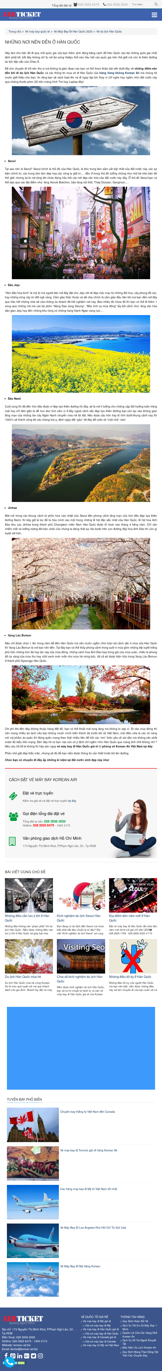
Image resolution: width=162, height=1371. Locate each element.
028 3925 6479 (21, 1341)
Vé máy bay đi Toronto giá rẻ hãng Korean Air (88, 1150)
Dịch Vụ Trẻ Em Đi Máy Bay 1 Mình (139, 1327)
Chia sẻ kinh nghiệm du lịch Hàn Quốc (80, 978)
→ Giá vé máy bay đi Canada (99, 1341)
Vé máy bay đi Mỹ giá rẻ (97, 1321)
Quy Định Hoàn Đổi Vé (135, 1321)
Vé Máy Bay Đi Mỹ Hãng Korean (80, 1266)
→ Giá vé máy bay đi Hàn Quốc (100, 1333)
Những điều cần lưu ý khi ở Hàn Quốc (27, 917)
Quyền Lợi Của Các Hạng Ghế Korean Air (139, 1334)
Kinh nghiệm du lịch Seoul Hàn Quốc (79, 917)
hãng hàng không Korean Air (119, 73)
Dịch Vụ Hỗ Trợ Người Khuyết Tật (139, 1342)
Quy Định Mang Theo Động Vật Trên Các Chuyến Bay (140, 1353)
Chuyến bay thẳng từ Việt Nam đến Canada (87, 1112)
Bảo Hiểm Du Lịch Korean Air (139, 1347)
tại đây (72, 801)
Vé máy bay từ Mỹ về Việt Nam (101, 1345)
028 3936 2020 (25, 1337)
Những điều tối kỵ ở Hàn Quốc (130, 976)
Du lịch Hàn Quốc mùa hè (23, 976)
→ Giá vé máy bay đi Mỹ (96, 1325)
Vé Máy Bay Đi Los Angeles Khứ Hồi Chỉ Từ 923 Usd (93, 1227)
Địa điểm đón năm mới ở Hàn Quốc (129, 917)
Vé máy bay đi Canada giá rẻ (99, 1337)
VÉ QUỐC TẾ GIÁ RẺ (94, 1317)
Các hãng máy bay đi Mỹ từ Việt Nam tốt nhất (88, 1189)
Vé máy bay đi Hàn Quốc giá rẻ (101, 1329)
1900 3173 (40, 1341)
